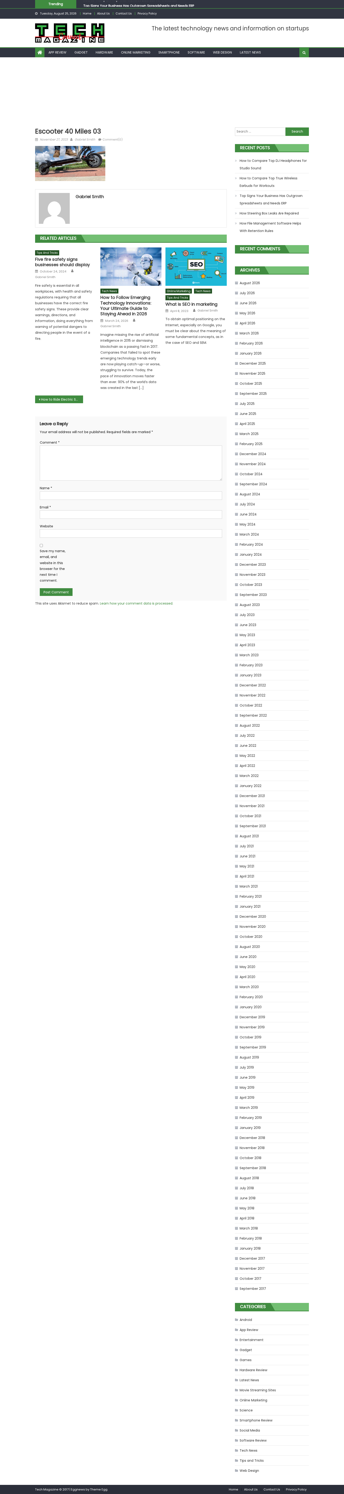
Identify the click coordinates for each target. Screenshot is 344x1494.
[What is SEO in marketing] (196, 266)
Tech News (109, 291)
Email (45, 507)
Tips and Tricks (47, 253)
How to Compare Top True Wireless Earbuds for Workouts (268, 182)
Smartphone (169, 52)
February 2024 (251, 544)
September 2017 (253, 1288)
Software (196, 52)
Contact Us (124, 13)
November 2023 (252, 574)
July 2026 (247, 293)
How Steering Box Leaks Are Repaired (269, 213)
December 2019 (252, 1017)
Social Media (250, 1430)
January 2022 (250, 785)
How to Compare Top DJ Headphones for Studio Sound (273, 164)
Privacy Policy (147, 13)
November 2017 (252, 1268)
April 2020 (247, 977)
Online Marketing (135, 52)
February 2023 (251, 665)
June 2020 (248, 956)
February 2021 (251, 896)
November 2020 (253, 926)
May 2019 (247, 1087)
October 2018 (250, 1158)
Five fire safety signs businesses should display (62, 262)
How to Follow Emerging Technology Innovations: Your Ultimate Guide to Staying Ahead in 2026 (125, 306)
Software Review (253, 1440)
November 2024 (253, 464)
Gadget (81, 52)
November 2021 (252, 806)
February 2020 (251, 997)
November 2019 (252, 1027)
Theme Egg (98, 1489)
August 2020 (250, 946)
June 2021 (247, 856)
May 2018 (247, 1208)
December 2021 (252, 796)
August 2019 (249, 1057)
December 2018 (252, 1137)
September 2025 (253, 393)
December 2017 (252, 1258)
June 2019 (248, 1077)
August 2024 (250, 494)
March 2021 (249, 886)
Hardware (104, 52)
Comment (50, 442)
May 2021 (247, 866)
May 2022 (247, 755)
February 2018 (251, 1238)
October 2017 (250, 1278)
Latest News (250, 52)
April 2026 (247, 323)
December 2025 (253, 363)
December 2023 (253, 564)
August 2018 (249, 1178)
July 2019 (247, 1067)
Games (246, 1360)
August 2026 (250, 283)
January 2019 (250, 1127)
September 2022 (253, 715)
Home (87, 13)
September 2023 (253, 594)
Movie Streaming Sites (258, 1390)
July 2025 (247, 403)
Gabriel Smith (85, 139)
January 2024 (251, 554)
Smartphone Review (256, 1420)
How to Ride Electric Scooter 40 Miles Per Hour (62, 399)
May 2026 (247, 313)
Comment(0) (112, 139)
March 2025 (249, 434)
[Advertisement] (172, 92)
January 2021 (250, 906)
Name (46, 488)
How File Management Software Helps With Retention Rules (270, 227)
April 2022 (247, 765)
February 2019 (251, 1117)
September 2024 (253, 484)
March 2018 (249, 1228)
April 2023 (247, 645)
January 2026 (251, 353)
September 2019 (253, 1047)
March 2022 (249, 775)
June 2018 (248, 1198)
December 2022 (253, 685)
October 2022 (251, 705)
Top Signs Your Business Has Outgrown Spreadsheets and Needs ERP (138, 4)
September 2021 (253, 826)
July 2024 (247, 504)
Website (46, 526)
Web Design (222, 52)
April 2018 (247, 1218)
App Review (57, 52)
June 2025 (248, 413)
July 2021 (247, 846)
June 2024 (248, 514)
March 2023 (249, 655)
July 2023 (247, 615)
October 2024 (251, 474)
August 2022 (250, 725)
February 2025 (251, 444)
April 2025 (247, 423)
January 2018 (250, 1248)
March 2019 (249, 1107)
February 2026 (251, 343)
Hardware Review (253, 1370)
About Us (103, 13)
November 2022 (252, 695)
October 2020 (251, 936)
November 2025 (252, 373)
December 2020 (253, 916)
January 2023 (250, 675)
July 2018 (247, 1188)
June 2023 (248, 625)
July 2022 (247, 735)
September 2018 (253, 1168)
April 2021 (247, 876)
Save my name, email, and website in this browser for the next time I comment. (53, 566)
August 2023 (250, 604)
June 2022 (248, 745)
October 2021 (250, 816)
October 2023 (251, 584)
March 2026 (249, 333)
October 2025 (251, 383)
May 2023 (247, 635)
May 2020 (247, 967)
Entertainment (251, 1340)
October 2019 (250, 1037)
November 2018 (252, 1148)
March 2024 (249, 534)
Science (246, 1410)
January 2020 (251, 1007)
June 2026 (248, 303)
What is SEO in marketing (191, 304)
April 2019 (247, 1097)
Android (246, 1319)
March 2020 (249, 987)
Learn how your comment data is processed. (136, 603)
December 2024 (253, 454)
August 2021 (249, 836)
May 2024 (248, 524)
